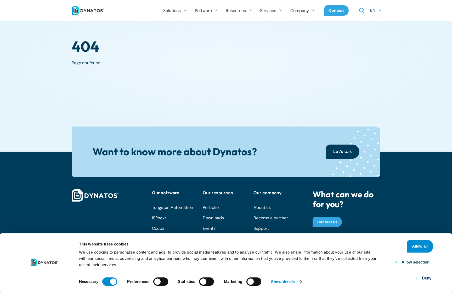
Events (209, 228)
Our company (267, 193)
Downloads (213, 218)
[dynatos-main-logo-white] (95, 195)
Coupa (158, 228)
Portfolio (211, 207)
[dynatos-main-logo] (88, 10)
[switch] (160, 281)
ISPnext (159, 218)
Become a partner (270, 218)
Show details (283, 281)
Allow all (420, 246)
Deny (426, 278)
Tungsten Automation (172, 207)
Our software (165, 193)
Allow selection (416, 262)
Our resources (218, 193)
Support (261, 228)
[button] (185, 10)
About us (262, 207)
